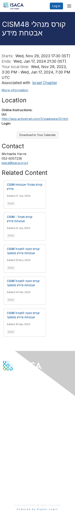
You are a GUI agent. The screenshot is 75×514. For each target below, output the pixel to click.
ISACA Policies (12, 481)
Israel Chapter (44, 82)
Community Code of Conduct (22, 477)
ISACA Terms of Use (16, 485)
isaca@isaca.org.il (15, 163)
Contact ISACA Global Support (23, 419)
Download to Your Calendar (37, 135)
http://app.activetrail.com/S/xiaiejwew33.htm (35, 119)
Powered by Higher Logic (37, 509)
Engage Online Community (20, 390)
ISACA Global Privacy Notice (21, 489)
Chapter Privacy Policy (18, 495)
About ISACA (11, 473)
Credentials (10, 450)
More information (15, 90)
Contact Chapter (14, 413)
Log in (56, 6)
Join (6, 442)
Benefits (8, 446)
